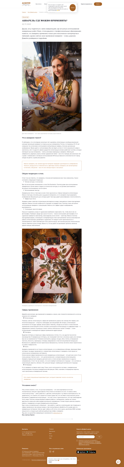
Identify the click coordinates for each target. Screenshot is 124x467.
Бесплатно (38, 4)
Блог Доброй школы (32, 12)
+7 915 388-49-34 (28, 433)
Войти (98, 4)
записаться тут (57, 413)
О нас (50, 436)
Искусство (25, 17)
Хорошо (73, 7)
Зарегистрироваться (86, 4)
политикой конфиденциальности (86, 441)
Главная (24, 12)
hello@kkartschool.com (30, 431)
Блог (50, 433)
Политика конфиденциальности (39, 459)
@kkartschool (30, 434)
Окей (50, 462)
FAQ (50, 438)
